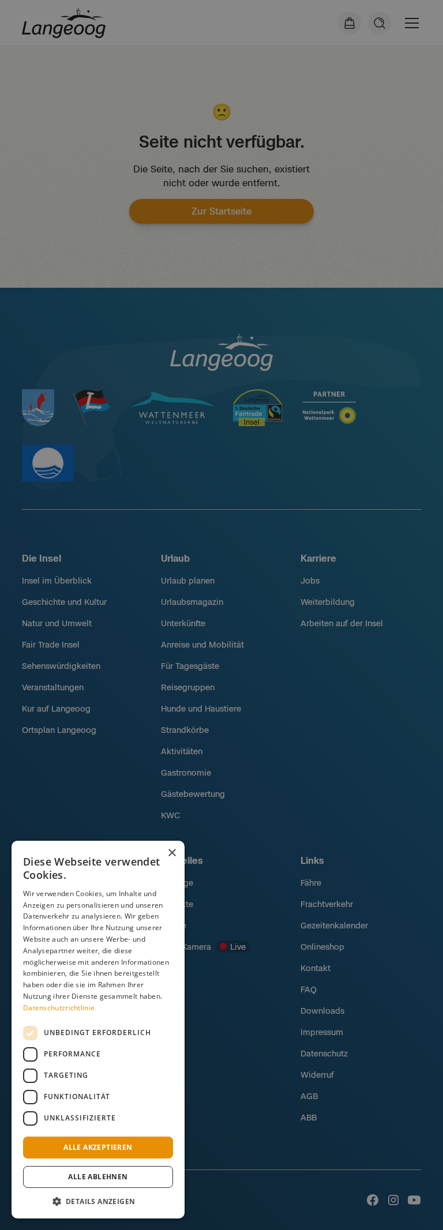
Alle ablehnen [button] (97, 1177)
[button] (98, 1201)
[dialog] (98, 1029)
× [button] (171, 853)
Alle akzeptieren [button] (97, 1147)
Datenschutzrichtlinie (59, 1008)
